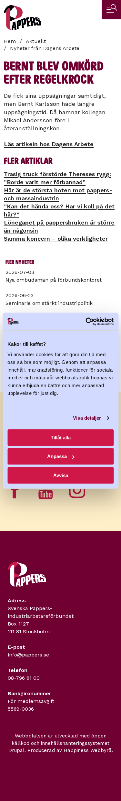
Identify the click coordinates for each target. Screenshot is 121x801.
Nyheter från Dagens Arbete (44, 48)
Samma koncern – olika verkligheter (56, 238)
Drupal (16, 750)
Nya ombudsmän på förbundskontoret (53, 280)
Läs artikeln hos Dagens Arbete (49, 144)
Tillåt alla (61, 437)
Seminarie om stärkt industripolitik (49, 303)
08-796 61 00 (24, 678)
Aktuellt (36, 41)
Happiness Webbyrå (88, 750)
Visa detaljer (87, 418)
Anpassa (57, 456)
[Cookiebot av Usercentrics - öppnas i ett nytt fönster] (86, 321)
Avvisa (60, 475)
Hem (10, 41)
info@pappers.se (28, 655)
